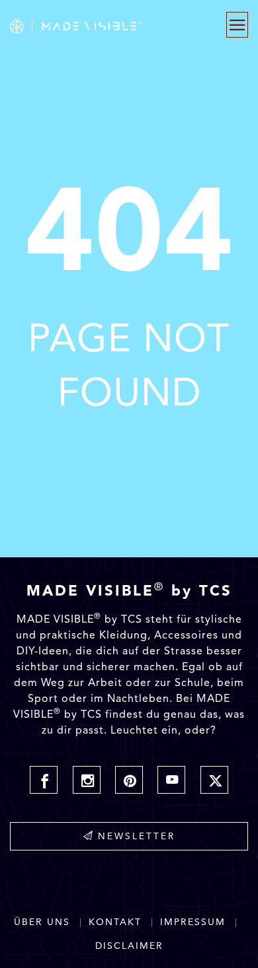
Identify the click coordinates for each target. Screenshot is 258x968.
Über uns (42, 922)
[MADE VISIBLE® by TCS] (94, 26)
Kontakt (115, 922)
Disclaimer (129, 945)
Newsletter (136, 836)
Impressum (193, 922)
